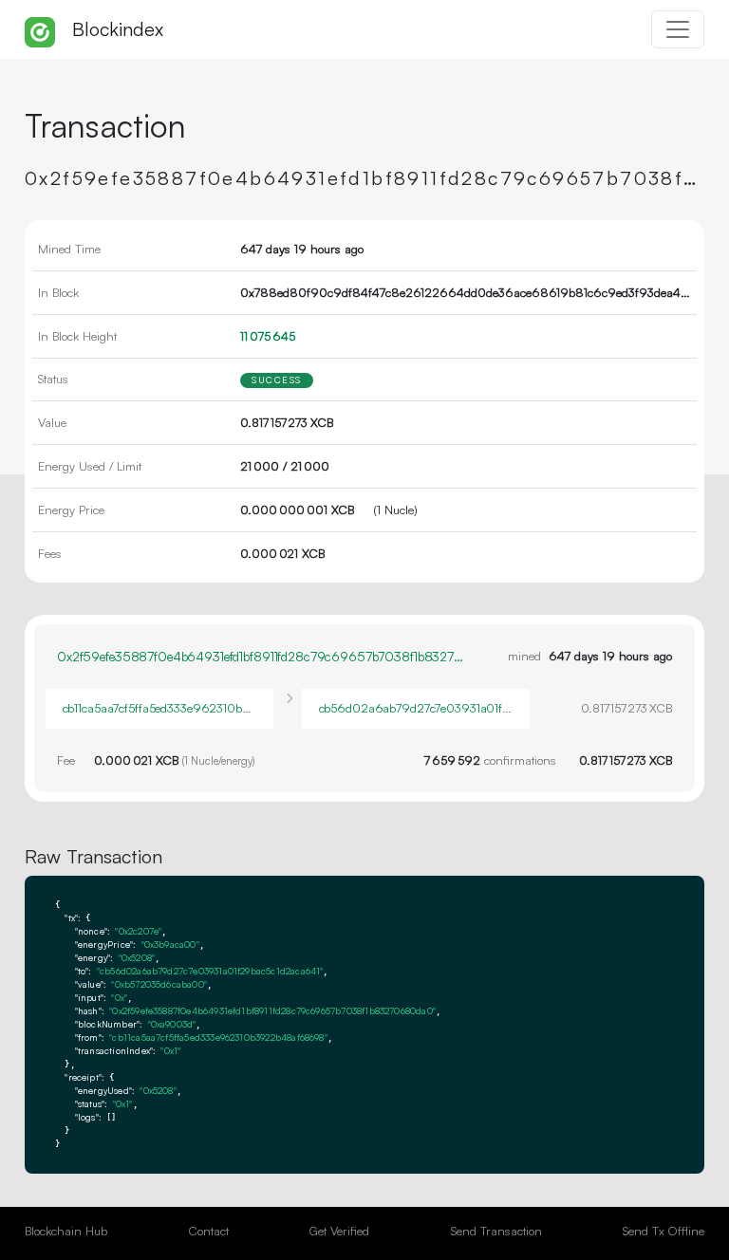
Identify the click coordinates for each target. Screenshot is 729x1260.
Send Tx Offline (663, 1230)
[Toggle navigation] (677, 29)
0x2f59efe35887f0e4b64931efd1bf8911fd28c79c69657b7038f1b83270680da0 (262, 656)
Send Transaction (496, 1230)
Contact (209, 1230)
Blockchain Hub (66, 1230)
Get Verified (339, 1230)
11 (267, 335)
